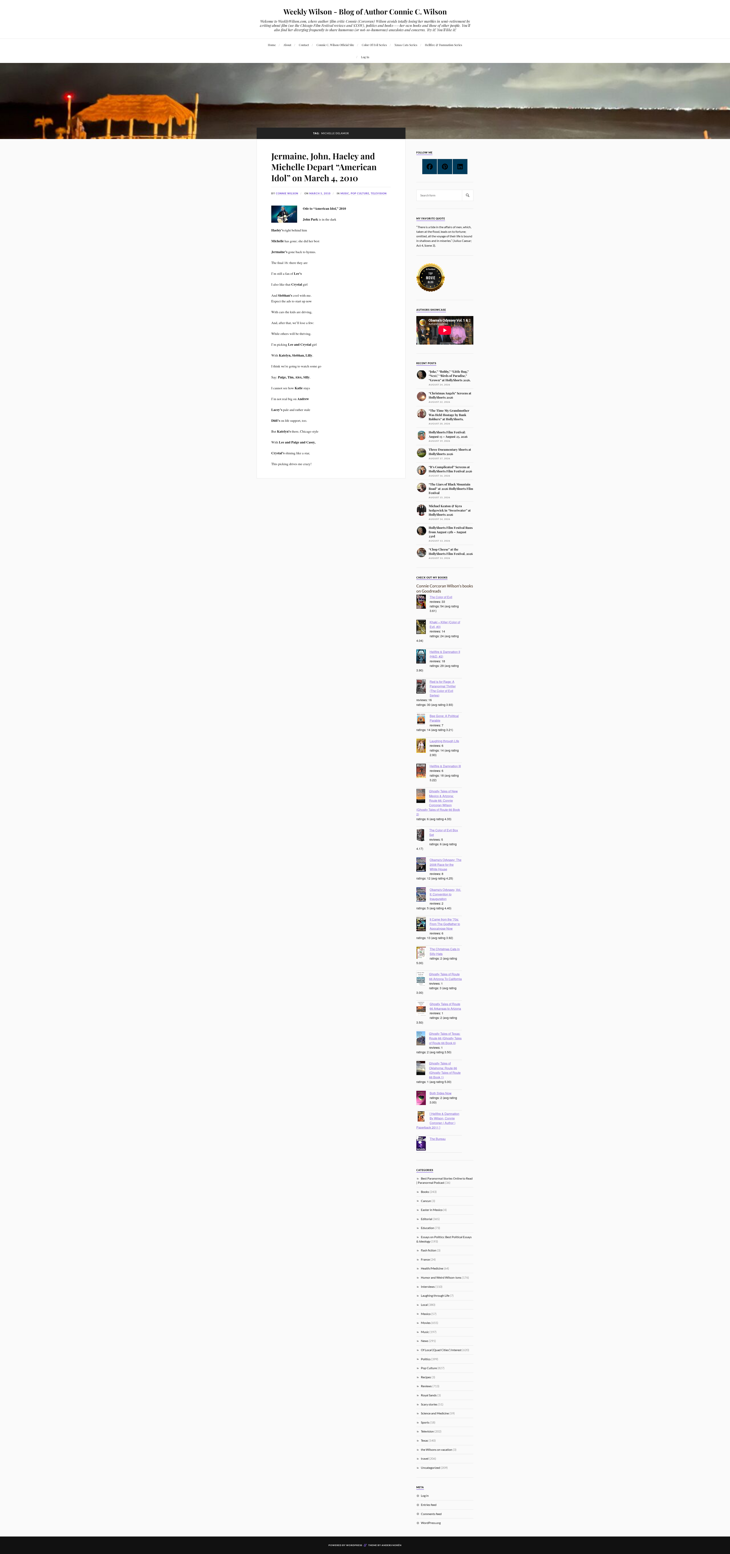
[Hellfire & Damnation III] (423, 771)
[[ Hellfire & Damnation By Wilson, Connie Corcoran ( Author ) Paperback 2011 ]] (423, 1117)
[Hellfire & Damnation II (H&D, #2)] (423, 656)
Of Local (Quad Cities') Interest (441, 1350)
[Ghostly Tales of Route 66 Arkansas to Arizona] (423, 1009)
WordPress (354, 1545)
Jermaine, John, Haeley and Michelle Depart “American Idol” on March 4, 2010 (324, 166)
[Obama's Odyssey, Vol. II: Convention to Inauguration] (423, 895)
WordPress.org (431, 1523)
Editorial (426, 1219)
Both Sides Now (440, 1093)
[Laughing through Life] (423, 746)
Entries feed (428, 1504)
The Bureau (438, 1138)
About (287, 45)
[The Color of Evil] (423, 602)
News (424, 1341)
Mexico (426, 1314)
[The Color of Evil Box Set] (422, 835)
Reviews (426, 1386)
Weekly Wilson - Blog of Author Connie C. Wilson (365, 11)
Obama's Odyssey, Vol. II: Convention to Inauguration (445, 894)
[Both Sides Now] (423, 1098)
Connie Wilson (287, 193)
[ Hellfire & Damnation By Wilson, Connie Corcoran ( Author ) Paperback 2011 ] (437, 1120)
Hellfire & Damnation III (445, 766)
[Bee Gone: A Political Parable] (423, 720)
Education (427, 1228)
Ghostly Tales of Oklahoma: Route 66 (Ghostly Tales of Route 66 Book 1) (445, 1070)
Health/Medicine (432, 1268)
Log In (365, 57)
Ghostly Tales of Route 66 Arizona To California (445, 976)
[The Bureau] (423, 1143)
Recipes (426, 1377)
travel (424, 1458)
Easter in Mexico (432, 1210)
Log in (425, 1495)
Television (379, 193)
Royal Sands (429, 1395)
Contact (304, 45)
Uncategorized (430, 1467)
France (425, 1259)
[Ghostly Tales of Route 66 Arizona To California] (422, 979)
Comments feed (431, 1514)
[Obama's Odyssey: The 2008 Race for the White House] (423, 865)
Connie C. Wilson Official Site (335, 45)
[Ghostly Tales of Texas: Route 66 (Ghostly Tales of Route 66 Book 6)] (422, 1038)
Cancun (426, 1201)
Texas (424, 1440)
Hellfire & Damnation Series (443, 45)
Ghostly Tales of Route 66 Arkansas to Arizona (445, 1006)
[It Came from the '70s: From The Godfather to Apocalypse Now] (423, 924)
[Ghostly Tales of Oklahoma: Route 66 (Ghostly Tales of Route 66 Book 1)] (422, 1068)
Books (425, 1191)
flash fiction (428, 1250)
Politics (426, 1359)
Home (272, 45)
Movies (426, 1322)
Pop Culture (360, 193)
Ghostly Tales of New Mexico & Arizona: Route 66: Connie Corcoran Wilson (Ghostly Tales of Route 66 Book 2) (438, 802)
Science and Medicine (435, 1413)
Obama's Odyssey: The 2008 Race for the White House (445, 864)
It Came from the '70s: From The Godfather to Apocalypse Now (445, 924)
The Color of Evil (441, 597)
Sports (425, 1422)
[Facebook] (429, 166)
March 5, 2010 (320, 193)
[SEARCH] (467, 195)
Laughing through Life (444, 741)
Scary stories (429, 1404)
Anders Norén (392, 1545)
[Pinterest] (444, 166)
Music (344, 193)
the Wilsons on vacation (436, 1449)
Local (424, 1304)
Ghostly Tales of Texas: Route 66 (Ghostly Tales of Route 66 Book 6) (445, 1038)
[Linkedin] (460, 166)
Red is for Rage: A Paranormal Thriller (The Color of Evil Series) (443, 688)
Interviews (428, 1286)
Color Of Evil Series (374, 45)
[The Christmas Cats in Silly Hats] (423, 953)
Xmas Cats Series (405, 45)
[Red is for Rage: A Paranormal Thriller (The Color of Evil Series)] (423, 686)
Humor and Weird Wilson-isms (441, 1277)
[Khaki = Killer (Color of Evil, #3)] (423, 627)
